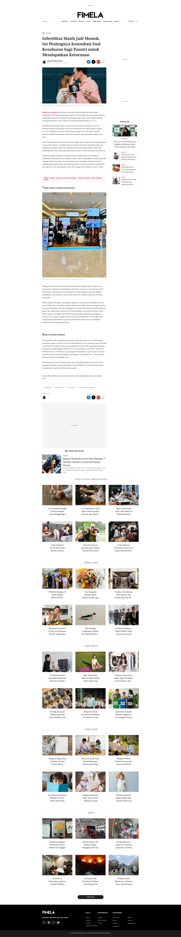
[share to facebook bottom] (89, 397)
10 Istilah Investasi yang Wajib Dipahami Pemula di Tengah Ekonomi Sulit (57, 678)
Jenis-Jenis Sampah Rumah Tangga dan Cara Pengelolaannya (123, 714)
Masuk (131, 21)
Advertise (88, 923)
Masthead (88, 920)
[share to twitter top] (93, 62)
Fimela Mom (91, 729)
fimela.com (83, 933)
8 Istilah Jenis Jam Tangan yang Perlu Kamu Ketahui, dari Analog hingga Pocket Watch (57, 714)
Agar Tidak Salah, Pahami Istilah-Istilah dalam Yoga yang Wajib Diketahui (90, 678)
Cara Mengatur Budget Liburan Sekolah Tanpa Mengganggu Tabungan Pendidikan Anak (57, 511)
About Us (88, 917)
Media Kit (100, 917)
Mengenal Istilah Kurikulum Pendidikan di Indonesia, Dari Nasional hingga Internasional (90, 714)
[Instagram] (49, 922)
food (88, 21)
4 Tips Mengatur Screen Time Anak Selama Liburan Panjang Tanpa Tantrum (57, 548)
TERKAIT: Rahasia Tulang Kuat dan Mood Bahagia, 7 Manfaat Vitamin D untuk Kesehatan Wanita (73, 179)
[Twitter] (53, 922)
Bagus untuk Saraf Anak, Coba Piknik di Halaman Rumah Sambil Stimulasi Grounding (123, 511)
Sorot (91, 813)
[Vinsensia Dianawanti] (44, 62)
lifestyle (64, 21)
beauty (81, 21)
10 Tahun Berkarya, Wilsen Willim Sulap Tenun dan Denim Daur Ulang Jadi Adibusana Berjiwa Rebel (123, 631)
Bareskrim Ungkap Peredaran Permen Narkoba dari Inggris (57, 845)
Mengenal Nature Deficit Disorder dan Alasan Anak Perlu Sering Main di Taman (124, 761)
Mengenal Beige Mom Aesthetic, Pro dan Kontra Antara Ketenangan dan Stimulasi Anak (57, 761)
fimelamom (97, 21)
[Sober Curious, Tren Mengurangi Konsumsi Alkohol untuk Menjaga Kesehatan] (116, 156)
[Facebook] (44, 922)
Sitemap (100, 923)
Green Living (91, 563)
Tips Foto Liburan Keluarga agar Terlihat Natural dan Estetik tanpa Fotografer (90, 548)
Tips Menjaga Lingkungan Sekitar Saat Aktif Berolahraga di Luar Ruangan (90, 631)
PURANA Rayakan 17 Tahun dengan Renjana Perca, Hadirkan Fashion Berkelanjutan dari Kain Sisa (57, 595)
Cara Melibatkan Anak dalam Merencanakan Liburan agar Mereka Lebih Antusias (90, 511)
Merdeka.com (116, 926)
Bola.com (130, 917)
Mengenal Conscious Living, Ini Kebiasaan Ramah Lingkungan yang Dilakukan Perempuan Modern (57, 631)
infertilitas (45, 131)
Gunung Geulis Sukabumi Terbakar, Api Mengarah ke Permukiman (90, 881)
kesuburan (93, 121)
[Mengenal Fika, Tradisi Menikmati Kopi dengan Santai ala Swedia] (116, 181)
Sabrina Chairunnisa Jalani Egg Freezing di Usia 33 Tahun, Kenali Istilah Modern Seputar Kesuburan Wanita (123, 678)
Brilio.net (130, 920)
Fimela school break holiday (91, 479)
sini (45, 379)
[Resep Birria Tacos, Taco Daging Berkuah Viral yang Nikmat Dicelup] (116, 168)
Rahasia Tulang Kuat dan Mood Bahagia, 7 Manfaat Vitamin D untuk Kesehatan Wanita (84, 461)
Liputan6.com (116, 917)
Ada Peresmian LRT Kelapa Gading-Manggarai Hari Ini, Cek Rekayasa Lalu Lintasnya (90, 845)
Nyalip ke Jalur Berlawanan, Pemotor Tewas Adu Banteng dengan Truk (123, 881)
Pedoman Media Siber (91, 925)
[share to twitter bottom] (93, 397)
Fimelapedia (91, 646)
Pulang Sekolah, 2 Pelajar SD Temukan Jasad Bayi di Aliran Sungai (123, 845)
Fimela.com (115, 923)
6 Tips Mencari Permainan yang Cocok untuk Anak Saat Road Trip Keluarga (123, 548)
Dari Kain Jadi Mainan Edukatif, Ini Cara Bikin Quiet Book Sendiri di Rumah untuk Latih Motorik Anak (57, 798)
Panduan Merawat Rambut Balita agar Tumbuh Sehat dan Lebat (124, 798)
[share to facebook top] (89, 62)
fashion (74, 21)
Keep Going (90, 897)
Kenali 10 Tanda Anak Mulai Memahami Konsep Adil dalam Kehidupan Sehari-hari (90, 761)
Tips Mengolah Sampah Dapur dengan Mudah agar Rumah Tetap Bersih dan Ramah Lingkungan (90, 595)
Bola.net (115, 920)
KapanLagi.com (131, 923)
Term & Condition (102, 920)
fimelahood (107, 21)
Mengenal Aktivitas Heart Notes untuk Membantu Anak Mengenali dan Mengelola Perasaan (90, 798)
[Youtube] (58, 922)
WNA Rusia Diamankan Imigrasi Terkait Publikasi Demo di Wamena (57, 881)
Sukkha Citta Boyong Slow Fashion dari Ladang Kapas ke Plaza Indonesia (123, 595)
